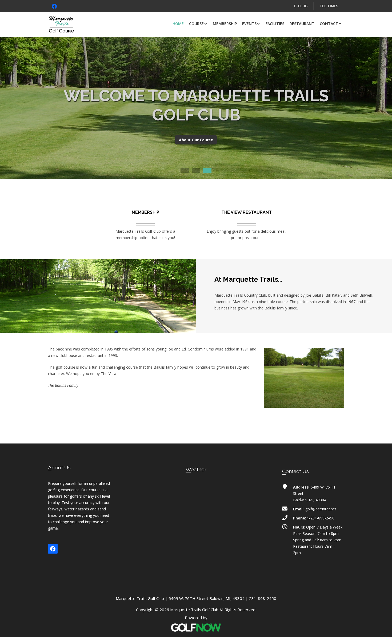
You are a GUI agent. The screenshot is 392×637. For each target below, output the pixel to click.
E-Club (300, 6)
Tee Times (328, 6)
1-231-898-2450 (320, 518)
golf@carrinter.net (320, 508)
